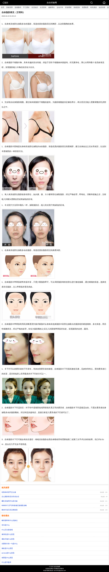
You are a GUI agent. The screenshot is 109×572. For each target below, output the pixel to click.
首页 (2, 7)
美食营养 (9, 7)
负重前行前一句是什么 (10, 544)
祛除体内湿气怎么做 (9, 492)
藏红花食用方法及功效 (10, 501)
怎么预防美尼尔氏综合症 (10, 496)
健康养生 (51, 7)
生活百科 (43, 7)
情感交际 (77, 7)
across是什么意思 (8, 553)
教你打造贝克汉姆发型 (10, 510)
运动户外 (60, 7)
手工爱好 (26, 7)
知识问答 (102, 7)
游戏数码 (18, 7)
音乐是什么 (6, 525)
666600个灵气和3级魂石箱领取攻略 (14, 505)
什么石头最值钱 (7, 530)
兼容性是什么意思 (8, 534)
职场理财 (68, 7)
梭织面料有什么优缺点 (10, 520)
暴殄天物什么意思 (8, 539)
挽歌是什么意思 (7, 548)
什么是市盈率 (6, 562)
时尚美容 (93, 7)
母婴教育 (85, 7)
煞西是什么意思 (7, 558)
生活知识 (35, 7)
